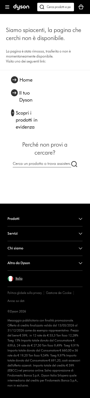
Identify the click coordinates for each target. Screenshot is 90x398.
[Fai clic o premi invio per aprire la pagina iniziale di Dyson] (21, 9)
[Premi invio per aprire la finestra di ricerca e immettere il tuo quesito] (55, 7)
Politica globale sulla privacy (25, 293)
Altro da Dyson (19, 263)
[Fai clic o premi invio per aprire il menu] (7, 7)
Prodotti (14, 219)
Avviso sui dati (16, 301)
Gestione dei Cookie (59, 293)
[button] (15, 279)
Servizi (13, 233)
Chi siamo (15, 248)
